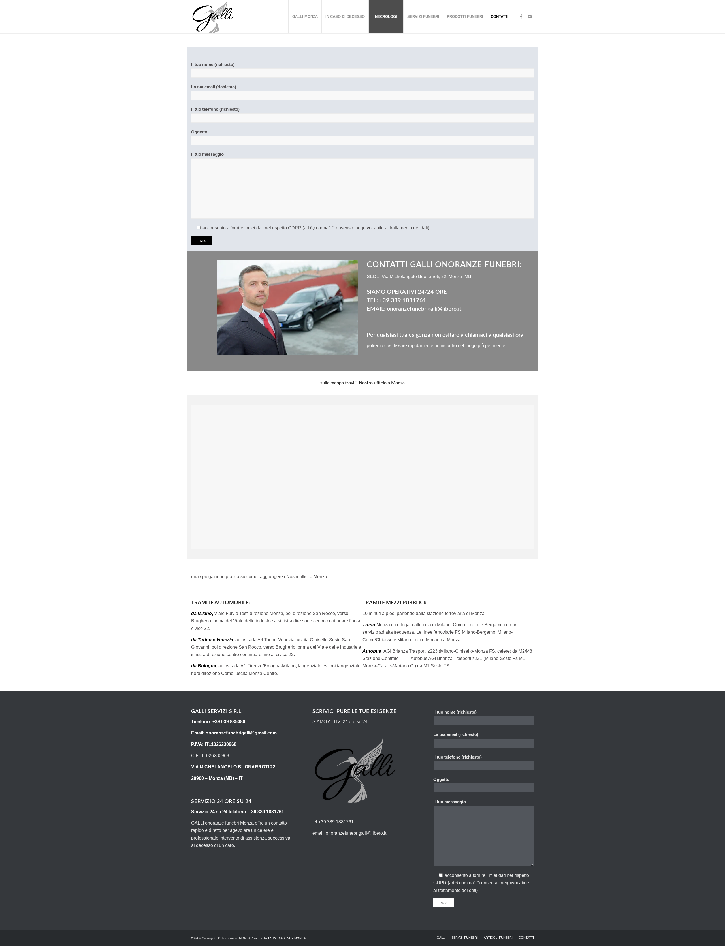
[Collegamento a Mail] (529, 16)
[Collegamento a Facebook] (521, 16)
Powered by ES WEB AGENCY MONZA (278, 938)
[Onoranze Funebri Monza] (212, 16)
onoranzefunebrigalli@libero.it (424, 309)
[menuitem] (304, 16)
